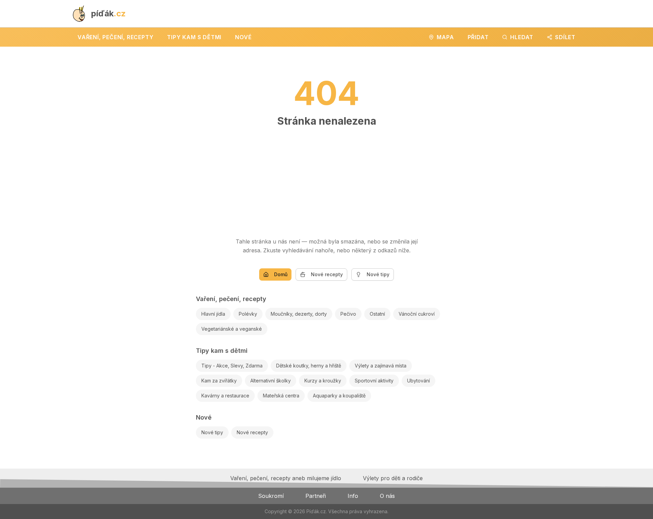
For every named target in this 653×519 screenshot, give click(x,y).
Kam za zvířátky (219, 380)
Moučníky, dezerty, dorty (299, 314)
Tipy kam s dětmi (222, 350)
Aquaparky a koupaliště (339, 395)
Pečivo (348, 314)
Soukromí (271, 495)
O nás (387, 495)
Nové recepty (327, 274)
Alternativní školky (270, 380)
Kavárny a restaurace (225, 395)
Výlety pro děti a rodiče (393, 478)
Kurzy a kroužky (322, 380)
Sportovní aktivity (374, 380)
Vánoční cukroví (417, 314)
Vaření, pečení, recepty (231, 298)
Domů (280, 274)
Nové (204, 417)
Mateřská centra (281, 395)
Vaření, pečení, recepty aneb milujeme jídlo (285, 478)
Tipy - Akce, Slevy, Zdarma (232, 365)
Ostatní (377, 314)
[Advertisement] (326, 178)
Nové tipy (378, 274)
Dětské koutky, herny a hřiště (308, 365)
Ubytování (418, 380)
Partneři (315, 495)
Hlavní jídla (213, 314)
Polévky (248, 314)
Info (353, 495)
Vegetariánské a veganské (231, 329)
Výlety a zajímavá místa (380, 365)
